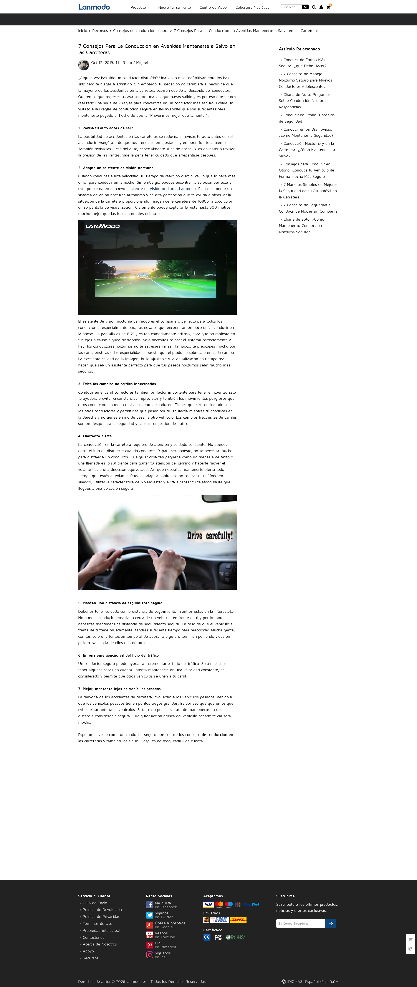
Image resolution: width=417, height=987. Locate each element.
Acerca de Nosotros (100, 944)
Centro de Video (213, 7)
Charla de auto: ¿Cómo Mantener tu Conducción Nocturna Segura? (301, 225)
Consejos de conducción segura (141, 30)
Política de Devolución (102, 909)
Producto (139, 7)
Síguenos (163, 955)
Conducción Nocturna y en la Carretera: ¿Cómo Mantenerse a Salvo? (307, 149)
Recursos (100, 30)
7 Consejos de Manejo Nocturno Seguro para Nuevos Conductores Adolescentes (305, 80)
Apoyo (88, 951)
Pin (165, 945)
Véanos (165, 935)
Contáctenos (93, 937)
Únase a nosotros (170, 925)
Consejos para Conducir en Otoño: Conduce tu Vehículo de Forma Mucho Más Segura (306, 170)
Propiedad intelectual (101, 930)
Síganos (164, 915)
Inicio (82, 30)
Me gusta (166, 905)
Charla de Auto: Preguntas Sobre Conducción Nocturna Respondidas (305, 100)
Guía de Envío (95, 902)
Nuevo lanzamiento (174, 7)
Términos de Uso (97, 923)
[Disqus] (157, 811)
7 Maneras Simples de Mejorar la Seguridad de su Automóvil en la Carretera (308, 190)
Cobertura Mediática (252, 7)
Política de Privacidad (101, 916)
